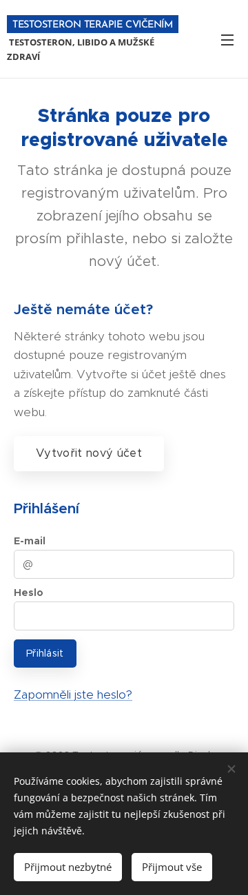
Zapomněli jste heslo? (73, 694)
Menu (227, 39)
